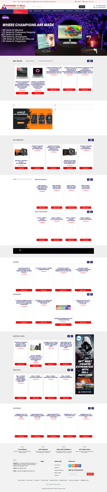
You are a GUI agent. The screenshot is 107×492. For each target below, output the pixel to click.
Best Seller (17, 61)
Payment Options (59, 470)
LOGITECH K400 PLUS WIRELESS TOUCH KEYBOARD (63, 302)
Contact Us (78, 10)
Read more (21, 168)
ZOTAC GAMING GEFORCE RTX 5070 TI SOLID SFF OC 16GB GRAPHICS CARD (20, 358)
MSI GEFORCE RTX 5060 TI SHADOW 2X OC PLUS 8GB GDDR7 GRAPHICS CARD (66, 345)
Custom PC (69, 10)
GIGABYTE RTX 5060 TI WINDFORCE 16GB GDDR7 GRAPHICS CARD (35, 344)
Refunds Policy (63, 480)
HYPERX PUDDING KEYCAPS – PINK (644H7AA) (44, 319)
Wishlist (79, 1)
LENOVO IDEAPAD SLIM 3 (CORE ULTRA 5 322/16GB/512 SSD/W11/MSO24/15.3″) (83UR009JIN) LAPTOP (38, 70)
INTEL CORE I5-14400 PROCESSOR (71, 218)
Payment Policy (54, 480)
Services (86, 10)
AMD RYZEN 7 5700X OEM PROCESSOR (71, 187)
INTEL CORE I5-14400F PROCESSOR (57, 219)
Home (30, 10)
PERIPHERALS (46, 10)
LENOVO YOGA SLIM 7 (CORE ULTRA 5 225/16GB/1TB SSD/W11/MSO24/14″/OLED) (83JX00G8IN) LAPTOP (55, 70)
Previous (2, 35)
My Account (30, 480)
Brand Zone (37, 10)
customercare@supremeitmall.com (47, 1)
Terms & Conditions (74, 480)
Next (105, 35)
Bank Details (58, 472)
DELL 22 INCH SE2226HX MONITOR (35, 376)
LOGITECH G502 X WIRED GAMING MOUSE (24, 269)
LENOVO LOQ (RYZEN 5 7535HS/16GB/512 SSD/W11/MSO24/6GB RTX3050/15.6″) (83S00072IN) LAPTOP (22, 85)
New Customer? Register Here (25, 1)
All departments (18, 11)
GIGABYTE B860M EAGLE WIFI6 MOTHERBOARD (21, 147)
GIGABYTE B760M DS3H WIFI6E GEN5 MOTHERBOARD (53, 162)
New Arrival (30, 61)
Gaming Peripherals (58, 10)
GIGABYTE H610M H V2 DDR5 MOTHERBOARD (86, 146)
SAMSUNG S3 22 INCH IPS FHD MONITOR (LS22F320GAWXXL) (65, 378)
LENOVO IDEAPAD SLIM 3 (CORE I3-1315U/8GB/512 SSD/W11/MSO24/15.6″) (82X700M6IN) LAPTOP (85, 71)
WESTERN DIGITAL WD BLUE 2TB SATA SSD (85, 416)
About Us (57, 467)
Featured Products (46, 61)
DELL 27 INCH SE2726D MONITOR (20, 376)
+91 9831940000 (100, 5)
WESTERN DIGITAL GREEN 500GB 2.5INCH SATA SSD (21, 416)
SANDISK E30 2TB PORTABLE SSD (53, 415)
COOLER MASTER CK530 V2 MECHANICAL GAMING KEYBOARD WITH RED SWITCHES (83, 302)
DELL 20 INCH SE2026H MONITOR (50, 376)
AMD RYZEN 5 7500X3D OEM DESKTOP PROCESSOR (85, 187)
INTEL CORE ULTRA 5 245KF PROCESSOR (85, 219)
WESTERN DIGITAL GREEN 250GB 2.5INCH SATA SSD (37, 416)
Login (14, 1)
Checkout (36, 480)
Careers (56, 475)
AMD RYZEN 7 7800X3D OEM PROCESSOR (56, 187)
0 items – (89, 1)
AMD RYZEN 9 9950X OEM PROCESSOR (42, 187)
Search (82, 6)
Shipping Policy (85, 480)
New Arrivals (21, 480)
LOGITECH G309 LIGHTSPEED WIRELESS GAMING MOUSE (63, 270)
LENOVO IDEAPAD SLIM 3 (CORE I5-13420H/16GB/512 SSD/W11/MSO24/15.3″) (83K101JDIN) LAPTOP (69, 70)
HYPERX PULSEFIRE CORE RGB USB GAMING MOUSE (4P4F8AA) (83, 270)
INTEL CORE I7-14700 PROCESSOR (42, 218)
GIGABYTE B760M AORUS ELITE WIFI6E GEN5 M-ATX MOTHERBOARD (37, 148)
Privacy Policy (44, 480)
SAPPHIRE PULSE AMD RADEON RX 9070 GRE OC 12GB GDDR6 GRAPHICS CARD (51, 345)
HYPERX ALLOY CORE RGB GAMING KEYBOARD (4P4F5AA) (24, 302)
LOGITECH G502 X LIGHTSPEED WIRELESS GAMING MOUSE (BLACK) (44, 270)
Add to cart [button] (22, 93)
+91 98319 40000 (19, 468)
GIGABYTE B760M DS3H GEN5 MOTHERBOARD (69, 147)
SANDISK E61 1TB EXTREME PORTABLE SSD (70, 416)
